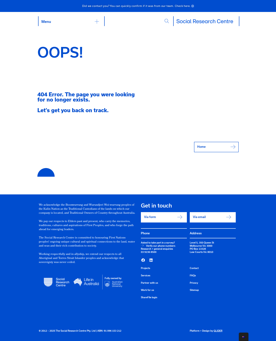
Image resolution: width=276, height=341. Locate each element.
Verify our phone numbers (160, 246)
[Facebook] (143, 260)
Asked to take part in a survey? (158, 242)
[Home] (205, 21)
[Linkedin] (151, 260)
